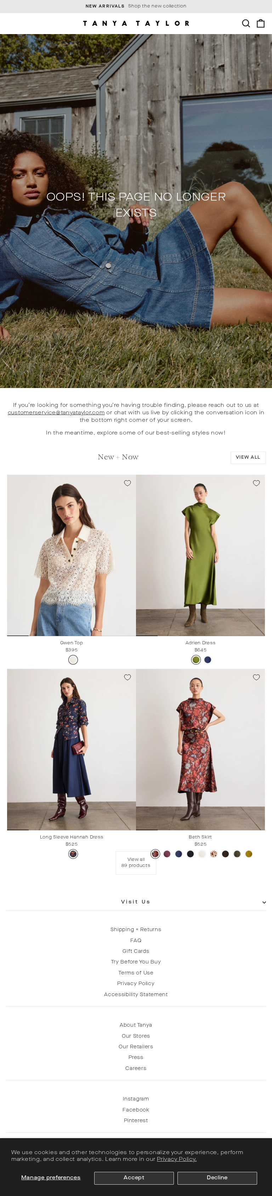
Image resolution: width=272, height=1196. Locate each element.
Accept (134, 1178)
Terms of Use (136, 973)
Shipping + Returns (135, 930)
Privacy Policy (135, 984)
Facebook (136, 1110)
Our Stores (136, 1036)
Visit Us (136, 902)
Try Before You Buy (136, 962)
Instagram (136, 1099)
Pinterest (136, 1121)
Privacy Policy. (177, 1159)
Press (136, 1057)
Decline (217, 1178)
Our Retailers (136, 1047)
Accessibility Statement (136, 995)
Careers (135, 1068)
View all (248, 457)
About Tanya (136, 1025)
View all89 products (135, 863)
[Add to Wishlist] (127, 483)
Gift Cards (136, 951)
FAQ (135, 941)
